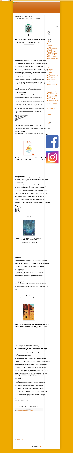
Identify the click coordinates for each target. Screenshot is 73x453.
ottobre (49, 39)
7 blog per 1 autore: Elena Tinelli (51, 70)
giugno (49, 121)
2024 (47, 32)
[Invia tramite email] (26, 409)
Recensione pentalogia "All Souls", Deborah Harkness (52, 78)
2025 (47, 31)
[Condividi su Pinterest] (30, 409)
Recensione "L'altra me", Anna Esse (52, 95)
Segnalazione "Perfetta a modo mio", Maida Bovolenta (52, 103)
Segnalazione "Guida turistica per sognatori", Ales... (51, 81)
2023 (47, 33)
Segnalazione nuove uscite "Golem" (52, 102)
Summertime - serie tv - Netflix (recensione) (51, 108)
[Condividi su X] (28, 409)
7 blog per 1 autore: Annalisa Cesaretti (52, 115)
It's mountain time (49, 43)
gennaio (49, 127)
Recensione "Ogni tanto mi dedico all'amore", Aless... (52, 62)
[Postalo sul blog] (27, 409)
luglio (48, 42)
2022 (47, 34)
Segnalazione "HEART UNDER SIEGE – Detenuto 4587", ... (52, 105)
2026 (47, 30)
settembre (49, 40)
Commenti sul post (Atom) (20, 439)
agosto (49, 41)
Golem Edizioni (19, 410)
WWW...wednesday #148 (50, 83)
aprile (48, 123)
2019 (47, 129)
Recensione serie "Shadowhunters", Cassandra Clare (52, 57)
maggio (49, 122)
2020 (47, 128)
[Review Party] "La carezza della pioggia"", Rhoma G (51, 69)
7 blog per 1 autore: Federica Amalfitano (52, 53)
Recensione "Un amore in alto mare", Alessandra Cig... (52, 72)
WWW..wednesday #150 (50, 50)
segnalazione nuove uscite (29, 410)
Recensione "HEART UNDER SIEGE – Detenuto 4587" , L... (52, 99)
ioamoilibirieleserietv (23, 410)
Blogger (40, 446)
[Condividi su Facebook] (29, 409)
